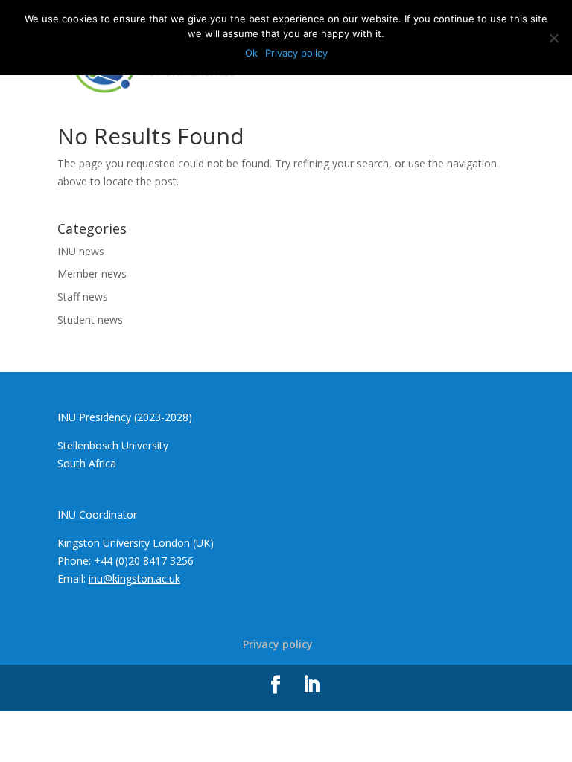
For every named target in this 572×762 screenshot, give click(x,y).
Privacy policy (278, 644)
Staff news (82, 296)
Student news (90, 320)
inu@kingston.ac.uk (134, 579)
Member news (92, 273)
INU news (80, 251)
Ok (251, 53)
